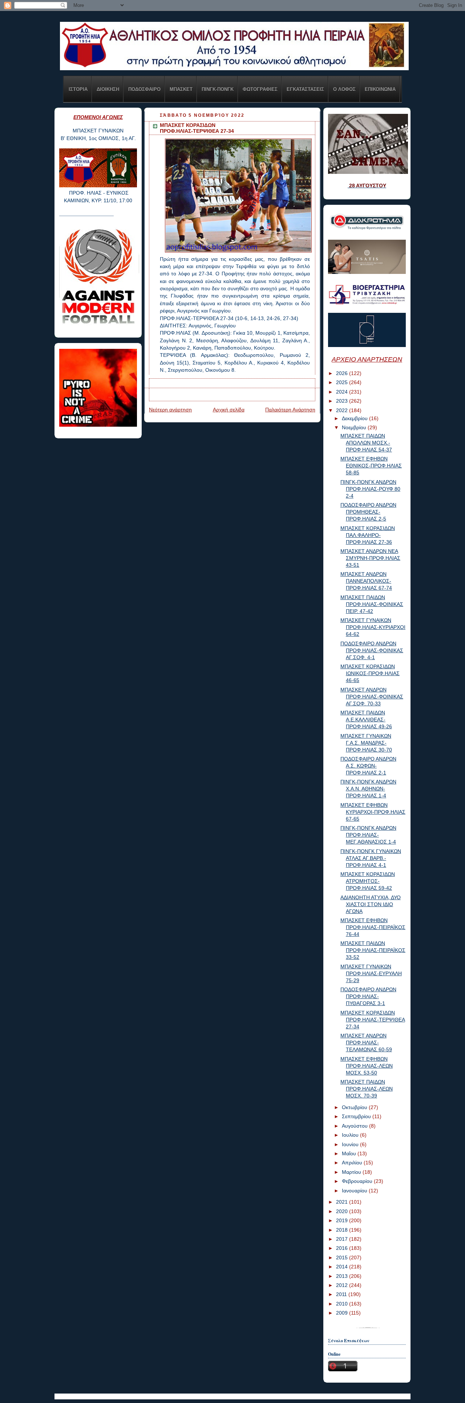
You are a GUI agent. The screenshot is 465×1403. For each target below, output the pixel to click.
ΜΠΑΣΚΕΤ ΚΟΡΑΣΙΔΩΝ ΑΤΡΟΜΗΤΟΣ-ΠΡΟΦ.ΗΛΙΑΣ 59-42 (367, 881)
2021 (342, 1202)
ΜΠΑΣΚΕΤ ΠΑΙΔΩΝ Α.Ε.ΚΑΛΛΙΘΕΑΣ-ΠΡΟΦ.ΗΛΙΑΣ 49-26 (366, 719)
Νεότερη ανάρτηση (170, 409)
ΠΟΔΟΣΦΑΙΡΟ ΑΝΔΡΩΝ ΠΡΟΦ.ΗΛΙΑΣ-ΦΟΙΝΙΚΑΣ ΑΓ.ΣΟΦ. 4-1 (371, 650)
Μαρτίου (352, 1172)
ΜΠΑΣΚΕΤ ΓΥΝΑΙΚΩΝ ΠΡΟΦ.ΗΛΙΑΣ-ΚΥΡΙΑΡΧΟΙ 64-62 (372, 627)
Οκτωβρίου (355, 1107)
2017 (342, 1239)
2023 (342, 401)
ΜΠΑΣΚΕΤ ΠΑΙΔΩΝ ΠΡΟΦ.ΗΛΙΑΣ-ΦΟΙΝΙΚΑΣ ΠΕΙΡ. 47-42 (371, 604)
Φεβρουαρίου (358, 1181)
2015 (342, 1257)
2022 (342, 410)
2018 (342, 1230)
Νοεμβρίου (355, 427)
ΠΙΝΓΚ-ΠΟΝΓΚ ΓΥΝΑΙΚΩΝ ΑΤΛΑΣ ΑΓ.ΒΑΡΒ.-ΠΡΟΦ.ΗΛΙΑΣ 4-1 (370, 858)
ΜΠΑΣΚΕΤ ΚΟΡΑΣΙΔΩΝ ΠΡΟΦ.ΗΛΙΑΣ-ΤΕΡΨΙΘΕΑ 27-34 (372, 1019)
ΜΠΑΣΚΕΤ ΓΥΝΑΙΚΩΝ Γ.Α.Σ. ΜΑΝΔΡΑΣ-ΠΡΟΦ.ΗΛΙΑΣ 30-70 (366, 743)
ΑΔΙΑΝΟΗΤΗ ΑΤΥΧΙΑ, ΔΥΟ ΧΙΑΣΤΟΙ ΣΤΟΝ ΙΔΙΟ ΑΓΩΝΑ (370, 904)
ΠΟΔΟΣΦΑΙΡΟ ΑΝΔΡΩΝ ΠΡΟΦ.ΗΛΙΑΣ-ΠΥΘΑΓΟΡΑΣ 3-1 (368, 996)
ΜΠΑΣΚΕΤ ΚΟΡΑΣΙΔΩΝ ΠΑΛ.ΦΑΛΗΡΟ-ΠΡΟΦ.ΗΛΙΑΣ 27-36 (367, 535)
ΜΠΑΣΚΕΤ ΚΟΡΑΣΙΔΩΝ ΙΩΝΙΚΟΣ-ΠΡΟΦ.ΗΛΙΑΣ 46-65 (370, 673)
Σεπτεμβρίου (357, 1116)
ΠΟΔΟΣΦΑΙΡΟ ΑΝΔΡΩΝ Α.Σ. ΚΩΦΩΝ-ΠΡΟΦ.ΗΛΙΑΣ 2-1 (368, 766)
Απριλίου (353, 1162)
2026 (342, 373)
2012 (342, 1285)
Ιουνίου (351, 1144)
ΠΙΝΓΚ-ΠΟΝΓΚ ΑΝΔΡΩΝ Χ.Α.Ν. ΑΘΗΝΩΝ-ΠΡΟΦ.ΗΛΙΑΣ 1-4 (368, 788)
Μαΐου (349, 1153)
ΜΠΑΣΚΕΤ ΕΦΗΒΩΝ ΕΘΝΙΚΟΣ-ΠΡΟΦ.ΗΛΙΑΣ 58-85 (371, 465)
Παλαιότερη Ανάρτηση (290, 409)
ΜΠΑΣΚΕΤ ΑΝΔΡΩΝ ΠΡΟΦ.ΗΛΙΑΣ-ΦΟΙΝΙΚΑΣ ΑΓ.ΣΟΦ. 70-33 (371, 696)
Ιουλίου (351, 1135)
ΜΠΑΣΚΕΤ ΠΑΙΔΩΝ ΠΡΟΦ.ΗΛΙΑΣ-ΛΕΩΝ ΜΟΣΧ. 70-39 (366, 1089)
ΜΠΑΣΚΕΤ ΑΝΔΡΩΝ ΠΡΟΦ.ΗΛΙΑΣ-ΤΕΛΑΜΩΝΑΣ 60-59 (366, 1042)
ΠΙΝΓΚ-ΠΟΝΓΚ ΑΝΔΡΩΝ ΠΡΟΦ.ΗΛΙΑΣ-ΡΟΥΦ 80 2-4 (370, 489)
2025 (342, 382)
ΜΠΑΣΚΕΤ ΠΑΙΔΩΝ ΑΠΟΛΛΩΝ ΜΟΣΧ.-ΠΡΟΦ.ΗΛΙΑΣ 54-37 (366, 443)
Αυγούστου (355, 1126)
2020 (342, 1211)
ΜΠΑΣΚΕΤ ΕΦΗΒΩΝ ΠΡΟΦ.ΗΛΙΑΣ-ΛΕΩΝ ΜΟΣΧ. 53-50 (366, 1066)
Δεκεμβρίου (355, 418)
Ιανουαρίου (355, 1190)
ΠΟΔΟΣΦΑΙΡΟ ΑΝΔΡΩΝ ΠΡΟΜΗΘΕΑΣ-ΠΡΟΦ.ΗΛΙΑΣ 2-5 (368, 512)
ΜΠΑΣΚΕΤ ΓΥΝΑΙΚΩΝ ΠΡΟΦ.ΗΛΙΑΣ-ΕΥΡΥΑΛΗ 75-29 (371, 973)
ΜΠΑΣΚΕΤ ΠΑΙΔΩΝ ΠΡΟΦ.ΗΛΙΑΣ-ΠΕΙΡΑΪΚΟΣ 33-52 (372, 950)
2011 (342, 1294)
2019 (342, 1220)
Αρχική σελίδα (228, 409)
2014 (342, 1267)
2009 (342, 1313)
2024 (342, 392)
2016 (342, 1248)
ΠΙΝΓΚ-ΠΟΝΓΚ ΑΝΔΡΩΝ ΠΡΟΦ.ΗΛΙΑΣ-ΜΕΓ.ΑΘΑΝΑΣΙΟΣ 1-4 (368, 835)
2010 (342, 1304)
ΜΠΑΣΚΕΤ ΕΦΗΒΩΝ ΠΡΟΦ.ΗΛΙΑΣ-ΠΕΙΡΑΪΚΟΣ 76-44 (372, 927)
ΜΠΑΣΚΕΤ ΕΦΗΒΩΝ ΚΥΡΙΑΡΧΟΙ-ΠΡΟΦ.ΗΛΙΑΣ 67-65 (372, 812)
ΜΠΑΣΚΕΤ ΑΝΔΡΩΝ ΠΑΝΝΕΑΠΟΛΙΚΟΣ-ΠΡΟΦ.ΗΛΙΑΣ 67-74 (366, 581)
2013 (342, 1276)
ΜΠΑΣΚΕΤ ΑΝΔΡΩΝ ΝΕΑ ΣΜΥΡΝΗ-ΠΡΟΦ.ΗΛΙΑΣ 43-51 (370, 558)
